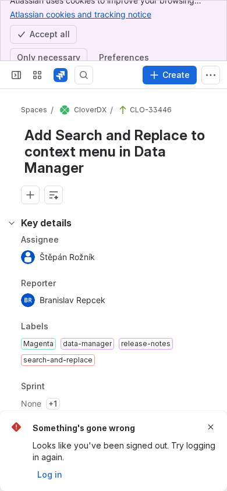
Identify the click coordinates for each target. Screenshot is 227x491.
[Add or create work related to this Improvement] (30, 195)
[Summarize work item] (53, 195)
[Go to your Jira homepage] (60, 75)
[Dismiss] (211, 427)
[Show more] (210, 75)
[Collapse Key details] (12, 223)
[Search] (84, 75)
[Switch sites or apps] (37, 75)
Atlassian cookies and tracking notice (80, 14)
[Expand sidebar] (16, 75)
